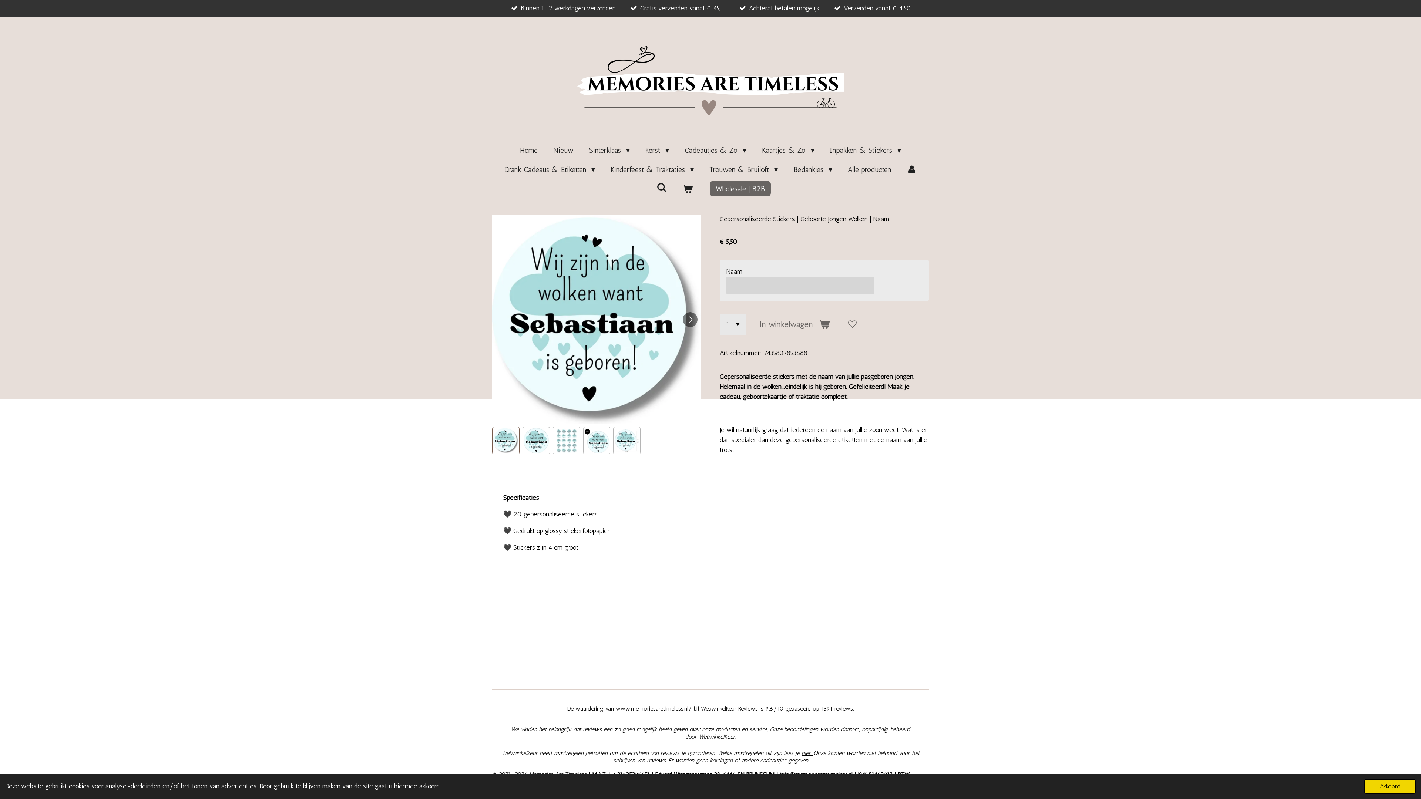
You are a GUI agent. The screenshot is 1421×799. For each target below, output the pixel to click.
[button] (506, 440)
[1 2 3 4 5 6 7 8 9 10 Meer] (733, 324)
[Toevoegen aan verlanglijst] (852, 324)
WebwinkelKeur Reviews (729, 708)
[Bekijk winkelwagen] (687, 188)
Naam (734, 271)
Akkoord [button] (1390, 786)
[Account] (912, 169)
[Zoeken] (662, 187)
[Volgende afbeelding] (690, 319)
